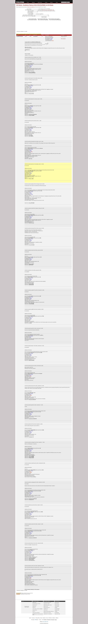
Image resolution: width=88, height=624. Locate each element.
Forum (28, 2)
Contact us (33, 617)
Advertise (44, 617)
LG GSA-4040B (30, 296)
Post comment (63, 38)
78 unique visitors (26, 606)
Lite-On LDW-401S (31, 352)
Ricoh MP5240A (30, 105)
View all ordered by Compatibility (43, 19)
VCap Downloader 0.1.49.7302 (36, 603)
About (41, 617)
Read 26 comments (64, 36)
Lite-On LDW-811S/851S (32, 215)
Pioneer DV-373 (57, 603)
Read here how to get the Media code (48, 9)
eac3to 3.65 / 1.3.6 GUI (46, 603)
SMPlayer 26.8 (34, 602)
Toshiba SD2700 (57, 606)
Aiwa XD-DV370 (32, 584)
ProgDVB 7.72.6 (46, 608)
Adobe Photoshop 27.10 (47, 607)
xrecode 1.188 (45, 610)
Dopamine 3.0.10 (35, 610)
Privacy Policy (38, 617)
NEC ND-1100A (30, 373)
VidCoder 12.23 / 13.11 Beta (47, 612)
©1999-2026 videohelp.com (44, 623)
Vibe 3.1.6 (34, 611)
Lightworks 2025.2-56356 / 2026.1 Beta (49, 611)
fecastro (32, 385)
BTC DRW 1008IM (31, 170)
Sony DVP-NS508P (57, 608)
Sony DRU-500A (30, 392)
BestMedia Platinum (19, 36)
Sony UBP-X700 (57, 612)
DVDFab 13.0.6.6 (46, 606)
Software (33, 2)
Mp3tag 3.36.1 (34, 606)
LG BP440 (56, 611)
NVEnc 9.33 (34, 607)
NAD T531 (31, 380)
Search (30, 617)
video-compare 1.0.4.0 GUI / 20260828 (37, 608)
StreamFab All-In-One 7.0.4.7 (47, 602)
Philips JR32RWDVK (33, 476)
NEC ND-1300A (30, 148)
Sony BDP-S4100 (57, 610)
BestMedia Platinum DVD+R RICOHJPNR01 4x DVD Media (38, 5)
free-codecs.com (45, 621)
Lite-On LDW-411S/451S (32, 316)
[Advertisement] (44, 27)
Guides (46, 2)
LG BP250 (56, 607)
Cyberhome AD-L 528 (33, 518)
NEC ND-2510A (30, 64)
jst (31, 120)
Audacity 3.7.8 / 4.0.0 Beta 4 (36, 612)
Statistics (53, 617)
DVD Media (19, 5)
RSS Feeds (50, 617)
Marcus (32, 543)
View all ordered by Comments (32, 19)
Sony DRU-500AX (31, 190)
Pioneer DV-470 (57, 602)
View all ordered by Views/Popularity (55, 19)
